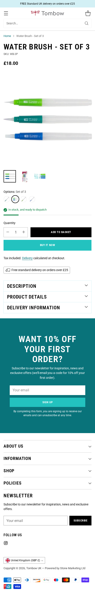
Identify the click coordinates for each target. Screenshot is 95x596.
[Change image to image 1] (10, 176)
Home (7, 36)
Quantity (9, 223)
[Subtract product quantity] (8, 232)
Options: (15, 191)
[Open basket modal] (87, 13)
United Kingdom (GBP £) (25, 560)
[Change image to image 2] (25, 176)
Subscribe (80, 520)
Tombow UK (33, 568)
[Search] (86, 23)
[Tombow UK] (47, 13)
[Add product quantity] (24, 232)
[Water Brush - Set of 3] (47, 119)
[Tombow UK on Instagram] (5, 543)
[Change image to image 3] (40, 176)
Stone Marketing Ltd (72, 568)
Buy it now (47, 245)
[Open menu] (5, 13)
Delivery (27, 258)
